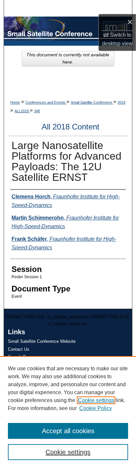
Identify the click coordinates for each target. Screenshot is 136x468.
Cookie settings (96, 400)
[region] (68, 412)
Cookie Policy (95, 408)
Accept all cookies (68, 431)
